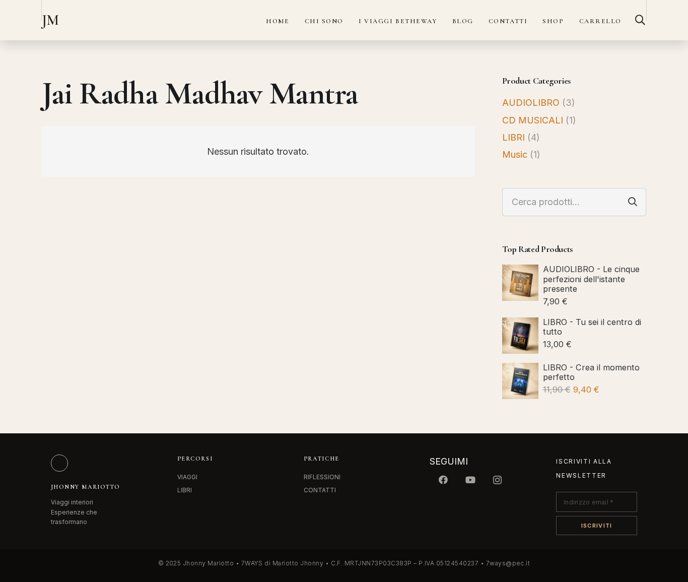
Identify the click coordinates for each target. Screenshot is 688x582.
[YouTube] (470, 480)
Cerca (632, 202)
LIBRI (513, 137)
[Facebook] (443, 480)
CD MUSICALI (532, 120)
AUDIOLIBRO (531, 102)
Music (514, 154)
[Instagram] (497, 480)
